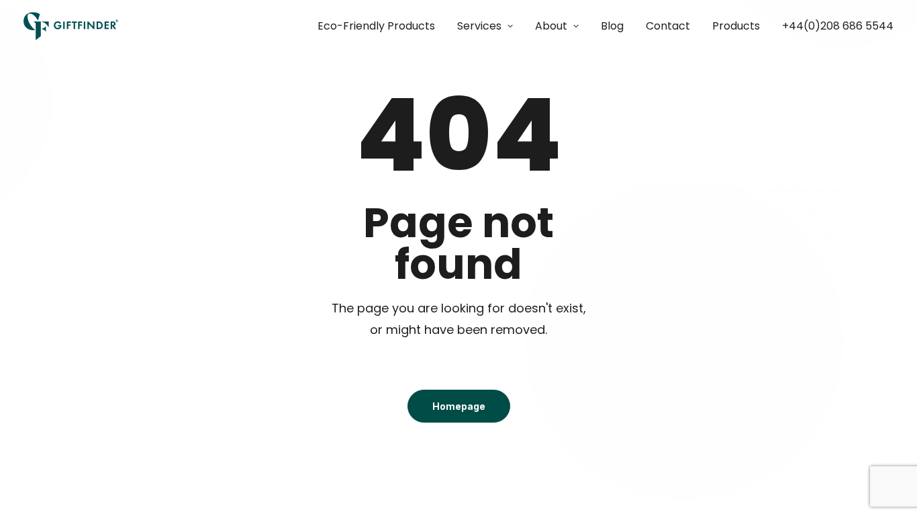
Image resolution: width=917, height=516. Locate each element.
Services (479, 26)
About (551, 26)
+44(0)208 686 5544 (838, 26)
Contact (668, 26)
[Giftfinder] (71, 26)
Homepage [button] (458, 406)
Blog (612, 26)
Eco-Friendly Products (376, 26)
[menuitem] (381, 26)
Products (736, 26)
